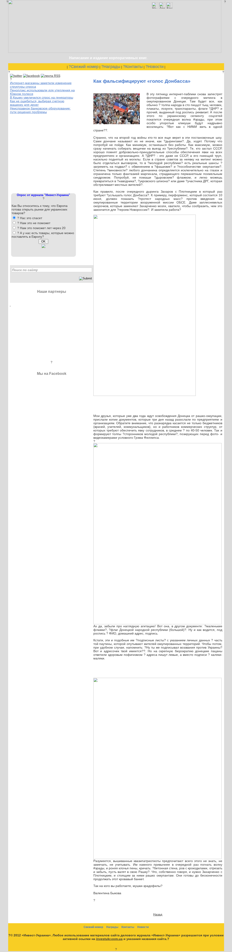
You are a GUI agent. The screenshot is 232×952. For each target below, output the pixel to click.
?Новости (154, 66)
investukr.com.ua (109, 939)
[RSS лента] (50, 76)
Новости (143, 927)
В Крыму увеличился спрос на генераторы (41, 97)
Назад (157, 914)
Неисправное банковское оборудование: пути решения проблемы (40, 110)
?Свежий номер (84, 66)
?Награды (110, 66)
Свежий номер (93, 927)
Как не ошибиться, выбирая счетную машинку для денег (37, 103)
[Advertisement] (44, 153)
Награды (112, 927)
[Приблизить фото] (116, 123)
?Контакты (133, 66)
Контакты (127, 927)
